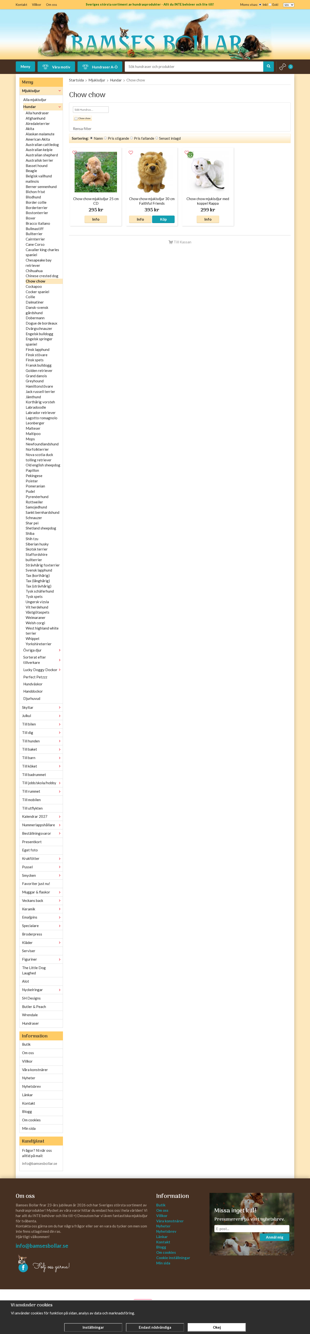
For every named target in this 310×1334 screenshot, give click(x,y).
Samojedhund (36, 507)
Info (95, 219)
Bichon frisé (35, 191)
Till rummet (31, 791)
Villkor (36, 5)
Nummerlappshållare (38, 825)
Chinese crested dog (42, 276)
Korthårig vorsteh (40, 402)
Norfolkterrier (37, 449)
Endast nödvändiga (155, 1327)
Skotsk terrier (37, 549)
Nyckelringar (32, 989)
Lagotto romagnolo (41, 418)
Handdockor (33, 691)
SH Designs (31, 998)
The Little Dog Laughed (34, 970)
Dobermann (35, 318)
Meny (25, 66)
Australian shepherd (42, 155)
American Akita (38, 139)
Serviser (28, 951)
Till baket (29, 749)
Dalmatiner (35, 302)
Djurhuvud (31, 698)
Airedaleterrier (38, 123)
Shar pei (32, 523)
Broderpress (32, 934)
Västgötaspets (37, 612)
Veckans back (32, 900)
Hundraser (30, 1023)
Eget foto (30, 850)
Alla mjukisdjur (34, 99)
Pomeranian (35, 486)
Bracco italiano (38, 223)
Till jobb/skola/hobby (39, 783)
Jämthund (33, 397)
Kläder (27, 942)
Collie (30, 297)
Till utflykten (32, 808)
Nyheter (28, 1078)
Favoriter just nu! (36, 883)
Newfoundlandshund (42, 444)
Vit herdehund (37, 607)
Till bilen (29, 724)
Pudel (30, 491)
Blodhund (33, 197)
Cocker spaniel (37, 292)
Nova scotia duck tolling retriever (39, 457)
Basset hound (36, 165)
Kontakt (21, 5)
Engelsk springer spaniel (39, 341)
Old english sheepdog (43, 465)
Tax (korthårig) (38, 575)
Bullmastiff (35, 228)
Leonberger (35, 423)
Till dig (27, 732)
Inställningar (93, 1327)
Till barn (28, 757)
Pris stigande (118, 138)
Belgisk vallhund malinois (39, 178)
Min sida (29, 1128)
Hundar (29, 106)
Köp (163, 219)
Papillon (32, 470)
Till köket (29, 766)
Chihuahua (34, 270)
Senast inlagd (170, 138)
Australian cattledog (42, 144)
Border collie (36, 202)
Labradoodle (36, 407)
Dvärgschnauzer (39, 328)
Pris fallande (144, 138)
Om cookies (31, 1120)
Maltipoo (33, 433)
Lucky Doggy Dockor (40, 669)
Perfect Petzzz (35, 677)
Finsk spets (35, 360)
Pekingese (34, 475)
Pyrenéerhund (37, 496)
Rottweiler (34, 502)
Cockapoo (34, 286)
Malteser (33, 428)
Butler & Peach (34, 1006)
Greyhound (35, 381)
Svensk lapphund (39, 570)
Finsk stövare (36, 355)
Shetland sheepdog (41, 528)
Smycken (29, 875)
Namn (98, 138)
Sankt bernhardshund (42, 512)
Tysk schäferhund (40, 591)
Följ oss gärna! (51, 1267)
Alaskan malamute (40, 134)
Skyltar (27, 707)
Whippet (32, 638)
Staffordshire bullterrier (36, 557)
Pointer (32, 481)
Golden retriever (39, 370)
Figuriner (29, 959)
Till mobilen (31, 800)
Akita (30, 128)
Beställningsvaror (36, 833)
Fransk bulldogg (39, 365)
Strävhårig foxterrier (43, 565)
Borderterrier (37, 207)
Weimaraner (36, 617)
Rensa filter (82, 128)
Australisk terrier (39, 160)
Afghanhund (35, 118)
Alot (25, 981)
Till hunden (31, 741)
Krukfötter (30, 858)
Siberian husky (37, 544)
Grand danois (36, 376)
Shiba (30, 533)
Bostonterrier (37, 212)
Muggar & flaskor (36, 892)
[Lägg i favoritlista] (74, 153)
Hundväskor (33, 684)
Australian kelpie (39, 149)
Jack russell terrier (40, 391)
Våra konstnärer (35, 1069)
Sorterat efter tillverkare (34, 660)
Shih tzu (32, 538)
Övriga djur (32, 650)
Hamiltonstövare (39, 386)
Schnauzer (34, 517)
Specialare (30, 925)
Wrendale (30, 1015)
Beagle (31, 170)
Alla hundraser (37, 113)
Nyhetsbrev (31, 1086)
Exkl (275, 5)
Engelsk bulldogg (39, 334)
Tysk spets (34, 596)
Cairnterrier (35, 239)
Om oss (51, 5)
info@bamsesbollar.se (39, 1163)
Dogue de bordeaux (41, 323)
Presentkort (32, 842)
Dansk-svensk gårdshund (37, 310)
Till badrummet (34, 774)
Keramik (28, 909)
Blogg (27, 1111)
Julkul (26, 715)
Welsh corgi (35, 623)
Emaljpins (29, 917)
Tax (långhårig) (38, 581)
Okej (217, 1327)
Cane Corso (35, 244)
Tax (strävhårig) (38, 586)
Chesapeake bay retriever (39, 263)
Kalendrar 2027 (34, 816)
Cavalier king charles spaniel (42, 252)
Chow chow (35, 281)
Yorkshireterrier (39, 644)
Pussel (27, 867)
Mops (30, 439)
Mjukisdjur (31, 90)
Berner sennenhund (41, 186)
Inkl (265, 5)
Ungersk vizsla (37, 602)
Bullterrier (34, 234)
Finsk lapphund (37, 349)
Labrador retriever (41, 412)
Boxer (31, 218)
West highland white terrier (42, 631)
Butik (26, 1044)
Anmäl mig (274, 1237)
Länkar (27, 1095)
